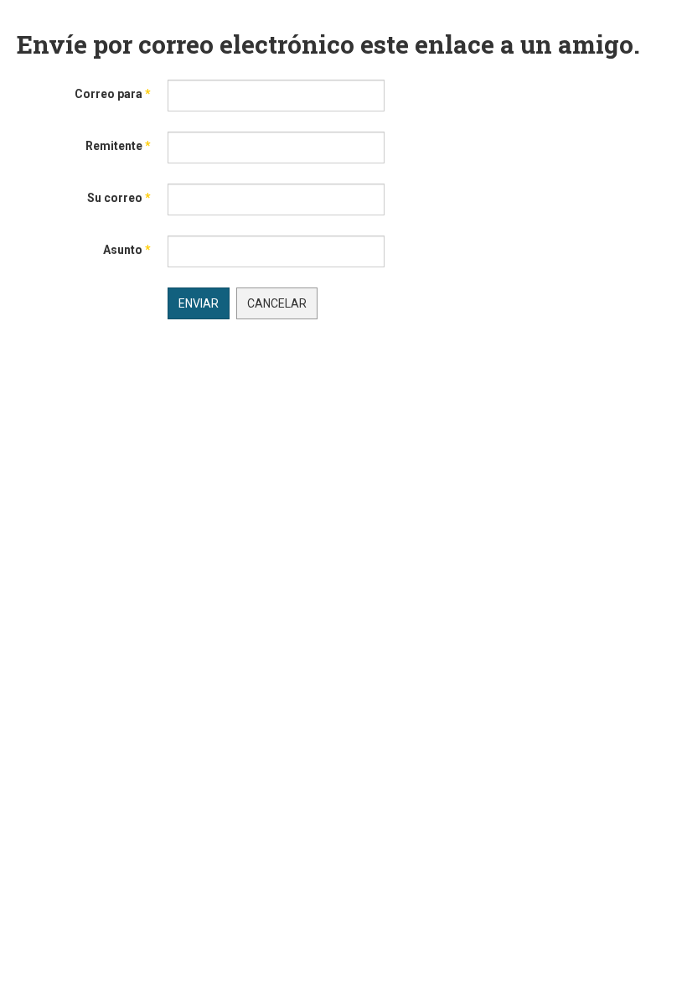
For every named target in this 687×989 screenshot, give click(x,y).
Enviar (198, 303)
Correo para (113, 94)
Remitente (118, 146)
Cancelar (277, 303)
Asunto (127, 249)
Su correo (119, 198)
